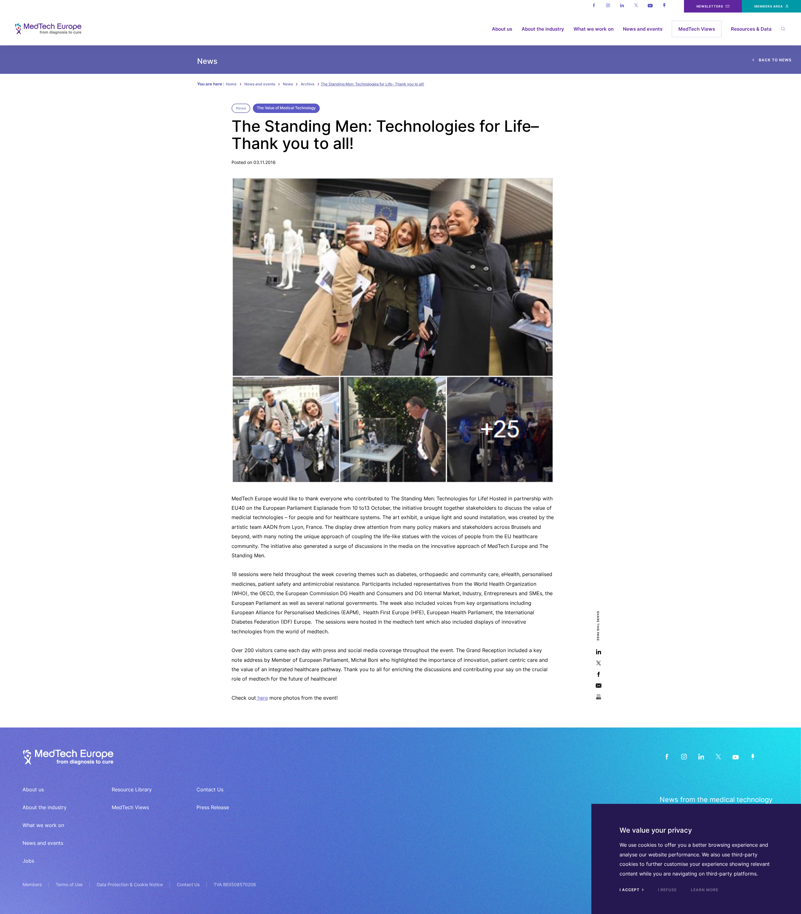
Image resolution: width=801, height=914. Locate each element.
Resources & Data (751, 29)
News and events (642, 29)
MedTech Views (696, 29)
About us (502, 29)
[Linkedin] (622, 6)
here (262, 698)
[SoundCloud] (753, 756)
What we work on (594, 29)
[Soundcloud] (664, 6)
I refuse (667, 889)
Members (32, 884)
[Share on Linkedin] (598, 651)
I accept (630, 889)
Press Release (212, 807)
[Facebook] (594, 6)
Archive (307, 84)
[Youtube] (650, 6)
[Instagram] (608, 6)
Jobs (28, 861)
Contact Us (209, 789)
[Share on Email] (598, 685)
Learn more (704, 889)
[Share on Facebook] (598, 674)
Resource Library (132, 789)
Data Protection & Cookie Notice (130, 884)
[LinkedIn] (701, 756)
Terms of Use (69, 884)
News (288, 84)
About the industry (543, 29)
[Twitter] (636, 6)
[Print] (598, 696)
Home (231, 84)
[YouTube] (735, 756)
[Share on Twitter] (598, 662)
